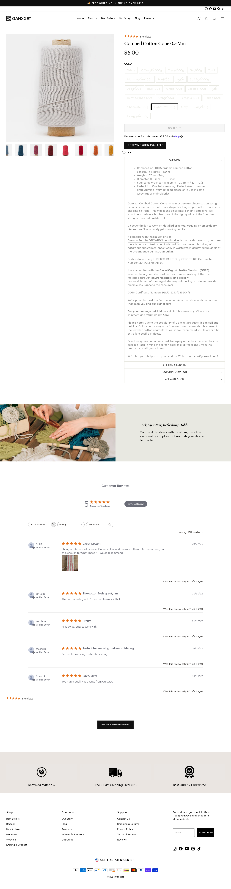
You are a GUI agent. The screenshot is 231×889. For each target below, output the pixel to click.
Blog (137, 18)
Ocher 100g (166, 98)
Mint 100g (164, 79)
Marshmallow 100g (139, 79)
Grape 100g (174, 88)
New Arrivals (13, 829)
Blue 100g (153, 88)
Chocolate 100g (137, 107)
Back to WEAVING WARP (117, 724)
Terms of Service (126, 834)
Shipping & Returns (128, 824)
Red (214, 88)
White (131, 70)
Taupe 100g (212, 98)
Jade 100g (134, 88)
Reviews (121, 839)
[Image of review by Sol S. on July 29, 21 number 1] (70, 563)
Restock (10, 824)
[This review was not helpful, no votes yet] (199, 581)
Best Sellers (108, 18)
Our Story (125, 18)
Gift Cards (67, 839)
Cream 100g (176, 70)
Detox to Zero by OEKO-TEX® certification (153, 240)
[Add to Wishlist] (127, 151)
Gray (184, 107)
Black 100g (201, 107)
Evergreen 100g (137, 116)
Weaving (11, 839)
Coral (211, 70)
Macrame (11, 834)
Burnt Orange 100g (139, 98)
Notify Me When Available (145, 145)
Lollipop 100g (197, 88)
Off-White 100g (151, 70)
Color (128, 64)
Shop (91, 18)
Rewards (149, 18)
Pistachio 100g (189, 98)
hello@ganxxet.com (205, 356)
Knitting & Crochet (16, 845)
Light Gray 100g (164, 107)
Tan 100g (196, 70)
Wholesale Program (73, 834)
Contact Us (123, 819)
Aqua (180, 79)
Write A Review (136, 503)
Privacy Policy (125, 829)
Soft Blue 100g (199, 79)
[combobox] (71, 524)
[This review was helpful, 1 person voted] (193, 581)
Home (80, 18)
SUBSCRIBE (206, 832)
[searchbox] (39, 524)
